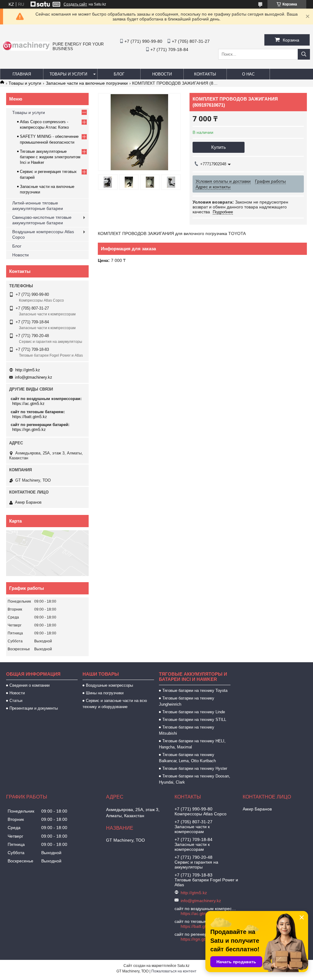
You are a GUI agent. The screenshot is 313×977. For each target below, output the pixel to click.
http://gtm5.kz (27, 370)
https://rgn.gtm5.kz (29, 429)
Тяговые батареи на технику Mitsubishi (186, 730)
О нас (248, 74)
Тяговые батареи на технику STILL (194, 719)
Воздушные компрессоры (109, 685)
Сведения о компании (29, 685)
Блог (119, 74)
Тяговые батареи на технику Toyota (194, 690)
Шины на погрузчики (104, 693)
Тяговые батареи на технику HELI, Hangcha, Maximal (192, 744)
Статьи (15, 700)
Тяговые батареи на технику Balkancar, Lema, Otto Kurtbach (187, 757)
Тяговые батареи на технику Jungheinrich (186, 701)
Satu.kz (183, 966)
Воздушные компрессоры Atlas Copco (43, 234)
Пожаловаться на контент (174, 971)
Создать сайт (75, 4)
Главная (22, 74)
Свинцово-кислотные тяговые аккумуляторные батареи (42, 220)
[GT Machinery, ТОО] (26, 49)
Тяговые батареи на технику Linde (193, 712)
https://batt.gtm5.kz (29, 416)
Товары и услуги (68, 74)
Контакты (205, 74)
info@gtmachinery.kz (33, 377)
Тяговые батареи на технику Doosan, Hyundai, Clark (194, 779)
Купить (218, 147)
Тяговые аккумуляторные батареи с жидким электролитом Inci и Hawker (50, 157)
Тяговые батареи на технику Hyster (194, 768)
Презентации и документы (33, 708)
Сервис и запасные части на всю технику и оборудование (115, 703)
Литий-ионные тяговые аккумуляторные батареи (37, 205)
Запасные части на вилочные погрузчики (87, 83)
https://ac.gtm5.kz (28, 403)
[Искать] (304, 54)
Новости (162, 74)
